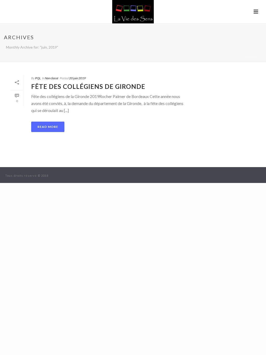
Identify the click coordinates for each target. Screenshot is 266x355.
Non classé (51, 78)
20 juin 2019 (77, 78)
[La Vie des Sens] (133, 11)
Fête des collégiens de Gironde (88, 86)
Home (251, 56)
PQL (38, 78)
